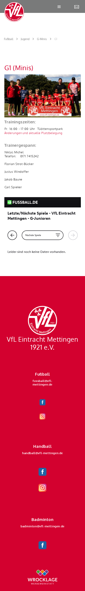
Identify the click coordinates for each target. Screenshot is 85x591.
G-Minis (42, 39)
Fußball (8, 39)
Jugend (25, 39)
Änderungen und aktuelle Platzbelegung (33, 133)
